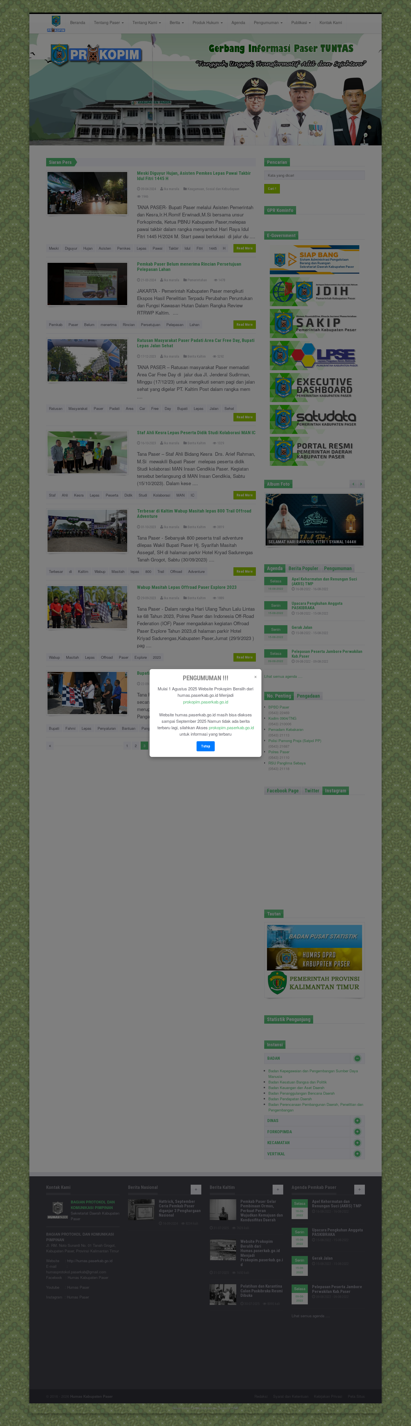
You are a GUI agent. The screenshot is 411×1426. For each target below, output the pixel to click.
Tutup (205, 746)
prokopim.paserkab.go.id (205, 702)
